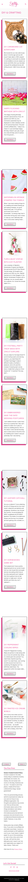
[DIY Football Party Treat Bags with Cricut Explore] (14, 330)
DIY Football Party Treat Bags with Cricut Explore (13, 349)
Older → (22, 764)
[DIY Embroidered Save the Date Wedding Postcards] (14, 397)
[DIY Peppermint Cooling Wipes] (14, 629)
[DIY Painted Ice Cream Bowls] (14, 693)
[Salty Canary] (13, 4)
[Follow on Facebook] (10, 867)
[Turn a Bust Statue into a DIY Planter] (14, 243)
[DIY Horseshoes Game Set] (14, 544)
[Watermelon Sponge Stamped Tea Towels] (14, 181)
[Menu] (2, 4)
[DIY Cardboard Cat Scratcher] (14, 31)
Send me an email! (14, 870)
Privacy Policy (18, 849)
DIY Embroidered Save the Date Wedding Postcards (14, 415)
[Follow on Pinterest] (14, 867)
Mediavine (17, 879)
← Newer (6, 764)
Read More (10, 74)
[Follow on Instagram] (17, 867)
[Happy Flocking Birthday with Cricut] (14, 93)
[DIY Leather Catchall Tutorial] (14, 482)
